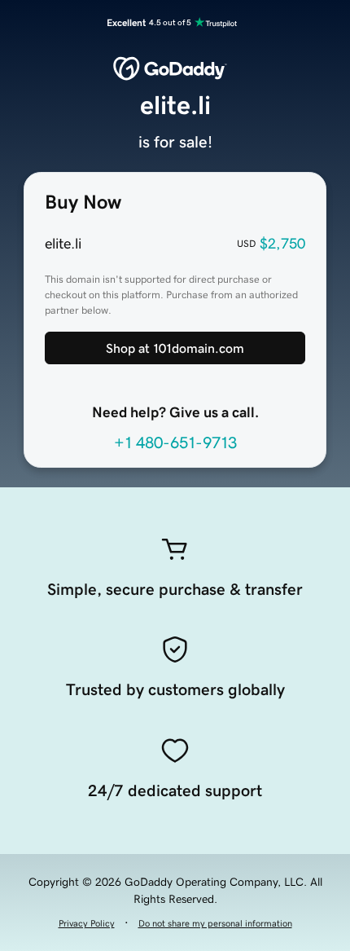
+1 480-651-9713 (175, 442)
